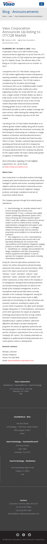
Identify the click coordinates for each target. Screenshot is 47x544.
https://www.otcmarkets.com (16, 167)
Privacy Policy (39, 539)
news (10, 16)
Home (4, 16)
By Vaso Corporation (27, 40)
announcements (8, 43)
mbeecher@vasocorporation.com (20, 360)
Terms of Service (28, 539)
